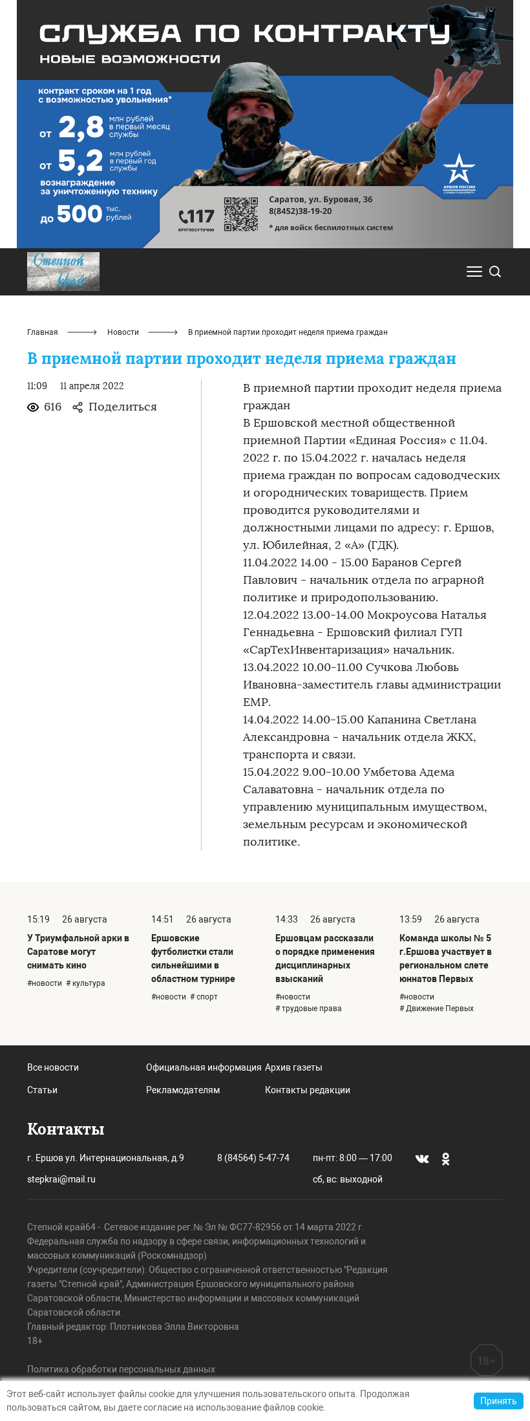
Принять (498, 1401)
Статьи (42, 1090)
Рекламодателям (183, 1090)
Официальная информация (204, 1067)
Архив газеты (294, 1067)
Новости (123, 332)
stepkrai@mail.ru (61, 1179)
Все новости (53, 1067)
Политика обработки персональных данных (121, 1369)
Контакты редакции (307, 1090)
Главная (42, 332)
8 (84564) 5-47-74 (253, 1158)
